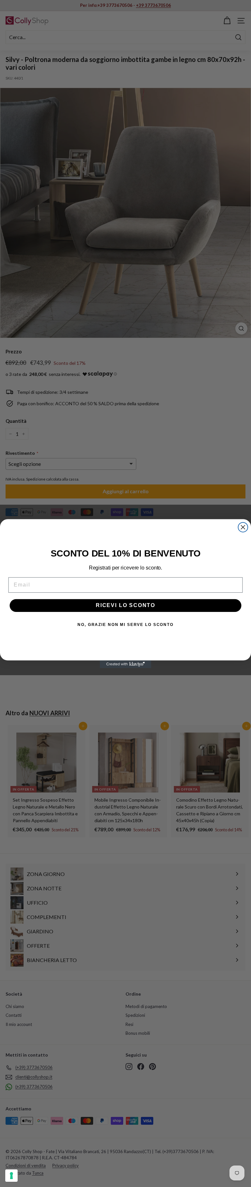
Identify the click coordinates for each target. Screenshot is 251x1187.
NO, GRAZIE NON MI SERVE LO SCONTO (125, 624)
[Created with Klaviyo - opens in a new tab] (125, 664)
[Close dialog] (243, 527)
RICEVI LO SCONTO (125, 605)
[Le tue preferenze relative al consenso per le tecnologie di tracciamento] (11, 1175)
